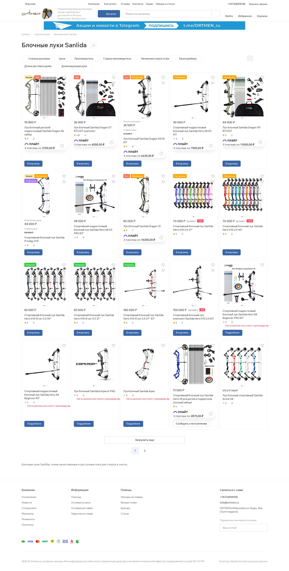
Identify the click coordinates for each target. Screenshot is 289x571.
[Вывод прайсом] (264, 58)
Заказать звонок (258, 4)
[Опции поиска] (200, 13)
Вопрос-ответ (129, 502)
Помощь (76, 497)
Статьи (125, 513)
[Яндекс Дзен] (245, 541)
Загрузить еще (144, 439)
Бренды (125, 508)
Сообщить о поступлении (191, 423)
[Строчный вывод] (257, 58)
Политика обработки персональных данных (243, 561)
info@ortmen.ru (229, 502)
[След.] (154, 450)
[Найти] (215, 13)
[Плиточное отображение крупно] (243, 58)
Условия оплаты (80, 502)
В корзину (33, 163)
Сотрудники (29, 508)
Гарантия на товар (82, 513)
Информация (79, 490)
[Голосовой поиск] (207, 13)
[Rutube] (252, 541)
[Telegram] (225, 541)
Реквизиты (28, 519)
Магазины (28, 513)
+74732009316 (236, 4)
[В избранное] (64, 77)
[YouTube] (232, 541)
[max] (265, 541)
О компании (29, 497)
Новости (27, 502)
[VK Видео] (259, 541)
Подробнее (232, 332)
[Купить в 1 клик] (64, 83)
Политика (27, 524)
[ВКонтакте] (218, 541)
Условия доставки (82, 508)
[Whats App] (238, 541)
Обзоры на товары (132, 497)
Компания (28, 490)
